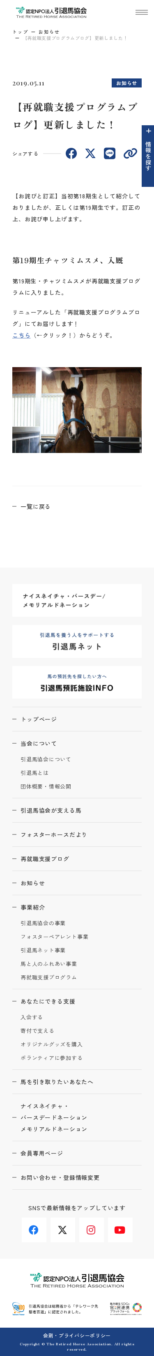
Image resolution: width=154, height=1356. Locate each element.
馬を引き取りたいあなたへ (57, 1082)
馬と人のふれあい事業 (49, 964)
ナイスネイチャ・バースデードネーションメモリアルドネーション (54, 1117)
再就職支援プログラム (49, 977)
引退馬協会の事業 (43, 923)
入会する (32, 1017)
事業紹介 (33, 907)
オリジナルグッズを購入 (52, 1044)
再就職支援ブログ (45, 859)
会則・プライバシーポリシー (77, 1335)
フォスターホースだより (54, 834)
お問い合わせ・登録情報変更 (60, 1177)
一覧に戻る (36, 506)
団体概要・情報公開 (46, 786)
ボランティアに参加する (52, 1058)
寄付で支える (38, 1030)
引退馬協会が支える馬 (51, 810)
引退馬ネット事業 (43, 950)
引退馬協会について (46, 759)
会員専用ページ (42, 1153)
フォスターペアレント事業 (54, 936)
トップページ (39, 719)
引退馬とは (35, 773)
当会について (39, 743)
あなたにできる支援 (48, 1001)
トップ (20, 31)
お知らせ (49, 31)
